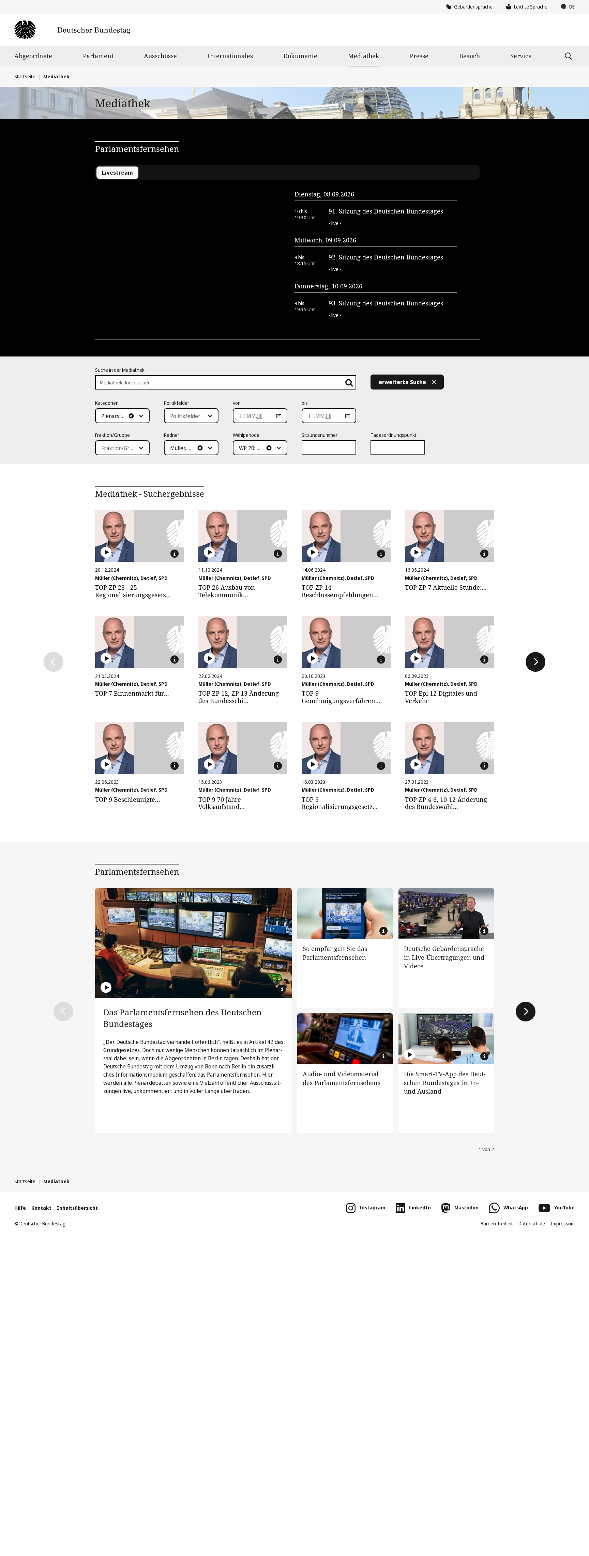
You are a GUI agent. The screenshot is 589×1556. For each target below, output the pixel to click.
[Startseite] (72, 29)
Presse (419, 56)
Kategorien (107, 403)
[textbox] (118, 416)
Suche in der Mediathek (120, 370)
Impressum (563, 1223)
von (237, 403)
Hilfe (20, 1208)
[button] (566, 7)
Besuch (469, 56)
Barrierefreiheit (497, 1223)
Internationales (230, 56)
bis (305, 403)
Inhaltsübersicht (77, 1208)
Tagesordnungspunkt (394, 435)
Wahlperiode (246, 435)
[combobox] (122, 415)
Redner (171, 435)
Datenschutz (531, 1223)
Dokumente (300, 56)
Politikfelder (176, 403)
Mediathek (363, 56)
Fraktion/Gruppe (112, 435)
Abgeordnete (33, 56)
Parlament (98, 56)
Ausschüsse (160, 56)
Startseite (24, 76)
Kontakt (41, 1208)
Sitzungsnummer (319, 435)
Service (521, 56)
